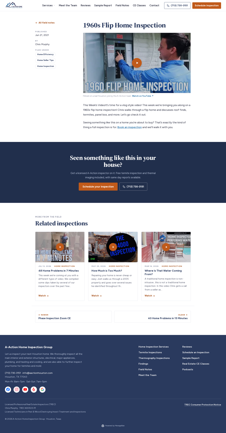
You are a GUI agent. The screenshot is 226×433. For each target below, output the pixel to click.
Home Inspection (45, 66)
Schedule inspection (207, 5)
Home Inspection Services (154, 346)
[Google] (42, 390)
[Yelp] (34, 390)
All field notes (47, 22)
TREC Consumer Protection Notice (202, 404)
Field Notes (122, 5)
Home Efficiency (45, 54)
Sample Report (103, 5)
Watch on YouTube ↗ (143, 96)
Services (47, 5)
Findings (143, 363)
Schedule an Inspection (195, 352)
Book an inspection (129, 127)
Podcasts (187, 369)
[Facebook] (8, 390)
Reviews (86, 5)
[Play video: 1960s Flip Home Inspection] (137, 63)
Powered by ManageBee (115, 426)
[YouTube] (25, 390)
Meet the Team (68, 5)
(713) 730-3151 (179, 5)
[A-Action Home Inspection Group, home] (14, 5)
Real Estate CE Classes (195, 363)
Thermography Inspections (154, 358)
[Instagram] (17, 390)
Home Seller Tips (45, 60)
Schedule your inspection (98, 186)
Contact (154, 5)
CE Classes (139, 5)
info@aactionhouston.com (38, 372)
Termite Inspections (150, 352)
